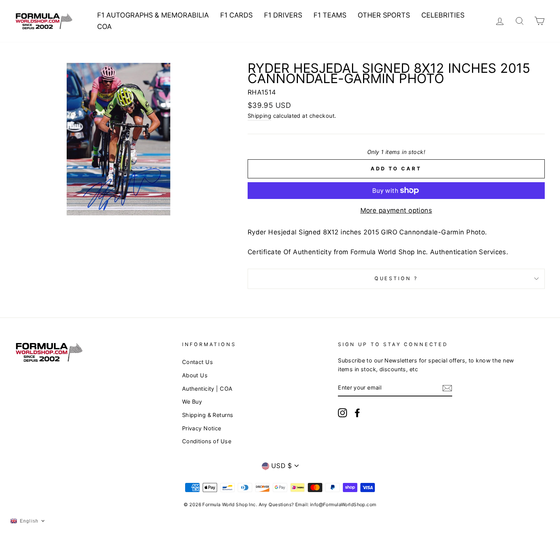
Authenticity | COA (207, 388)
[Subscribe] (447, 388)
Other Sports (384, 15)
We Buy (192, 401)
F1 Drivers (283, 15)
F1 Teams (330, 15)
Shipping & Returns (208, 415)
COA (104, 26)
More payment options (396, 210)
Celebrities (442, 15)
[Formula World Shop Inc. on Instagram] (342, 412)
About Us (195, 375)
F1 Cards (236, 15)
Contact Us (197, 362)
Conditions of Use (206, 441)
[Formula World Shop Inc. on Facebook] (357, 412)
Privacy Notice (201, 428)
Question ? (396, 278)
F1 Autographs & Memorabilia (153, 15)
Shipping (259, 115)
